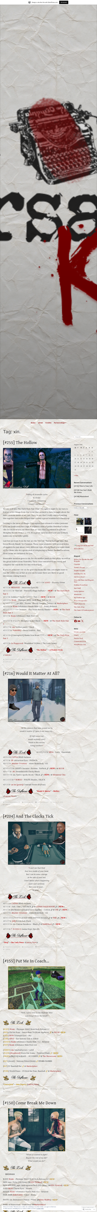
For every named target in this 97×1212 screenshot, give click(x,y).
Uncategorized (28, 659)
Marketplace (62, 603)
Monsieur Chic (59, 775)
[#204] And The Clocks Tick (28, 816)
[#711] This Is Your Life (83, 486)
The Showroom (49, 1056)
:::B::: (14, 771)
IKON (11, 1035)
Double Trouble (79, 571)
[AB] (14, 921)
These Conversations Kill (12, 659)
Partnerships (59, 423)
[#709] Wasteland (81, 496)
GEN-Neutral (36, 1182)
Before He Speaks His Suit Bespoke (83, 560)
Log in (76, 635)
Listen (7, 655)
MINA (51, 752)
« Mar (76, 475)
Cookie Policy (40, 1208)
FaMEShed (47, 924)
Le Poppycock (17, 643)
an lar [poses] (17, 784)
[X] (82, 621)
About (40, 423)
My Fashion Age (79, 597)
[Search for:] (84, 437)
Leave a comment (42, 659)
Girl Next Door (79, 577)
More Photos (78, 549)
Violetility (17, 630)
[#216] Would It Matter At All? (31, 673)
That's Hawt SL (79, 604)
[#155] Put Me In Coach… (26, 961)
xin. (13, 627)
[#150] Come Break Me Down (29, 1103)
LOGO (47, 582)
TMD (55, 918)
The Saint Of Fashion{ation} (84, 610)
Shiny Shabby (45, 1200)
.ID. (12, 760)
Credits (48, 423)
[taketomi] (17, 1195)
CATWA (15, 757)
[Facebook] (75, 621)
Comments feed (80, 641)
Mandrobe (78, 594)
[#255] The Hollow (20, 442)
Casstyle (77, 564)
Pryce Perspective (80, 601)
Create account (79, 632)
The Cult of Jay (79, 607)
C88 (56, 910)
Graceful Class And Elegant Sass (84, 581)
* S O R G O (16, 929)
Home (33, 423)
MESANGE (15, 587)
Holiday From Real (80, 585)
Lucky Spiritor (79, 591)
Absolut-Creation (19, 763)
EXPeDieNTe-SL (80, 574)
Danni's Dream (79, 567)
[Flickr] (78, 621)
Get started (64, 2)
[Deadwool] (15, 1053)
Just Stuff (77, 588)
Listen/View (10, 796)
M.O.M (52, 597)
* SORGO (18, 780)
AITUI (11, 1039)
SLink (13, 600)
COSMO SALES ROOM (45, 906)
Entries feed (78, 638)
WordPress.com (80, 644)
